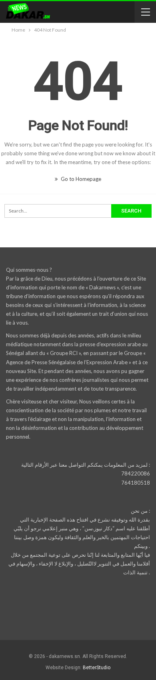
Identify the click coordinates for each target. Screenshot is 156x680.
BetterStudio (96, 667)
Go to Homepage (80, 179)
